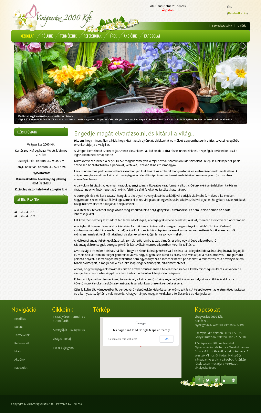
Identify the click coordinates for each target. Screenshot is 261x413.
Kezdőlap (20, 319)
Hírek (17, 351)
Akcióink (19, 359)
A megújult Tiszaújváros (69, 330)
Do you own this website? (122, 339)
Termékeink (22, 335)
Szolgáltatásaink (222, 25)
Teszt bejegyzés (63, 348)
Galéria (242, 25)
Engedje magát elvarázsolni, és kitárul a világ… (135, 133)
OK (167, 339)
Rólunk (18, 327)
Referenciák (22, 343)
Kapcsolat (21, 368)
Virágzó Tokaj (62, 339)
